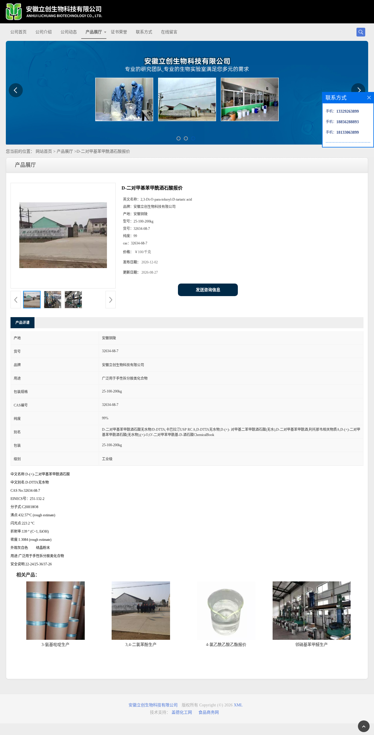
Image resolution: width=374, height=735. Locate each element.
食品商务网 (208, 712)
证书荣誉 (119, 32)
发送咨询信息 (208, 290)
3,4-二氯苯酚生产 (141, 644)
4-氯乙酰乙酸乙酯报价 (226, 644)
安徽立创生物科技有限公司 (153, 705)
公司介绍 (43, 32)
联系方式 (144, 32)
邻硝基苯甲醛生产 (311, 644)
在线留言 (169, 32)
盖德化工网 (182, 712)
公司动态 (68, 32)
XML (238, 705)
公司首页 (18, 32)
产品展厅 (94, 32)
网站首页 (44, 151)
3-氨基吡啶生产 (55, 644)
